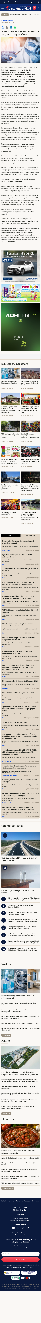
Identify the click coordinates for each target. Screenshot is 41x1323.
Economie (35, 1201)
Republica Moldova (23, 1201)
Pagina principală (15, 14)
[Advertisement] (20, 1306)
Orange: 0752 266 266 (20, 1218)
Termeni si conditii (20, 1235)
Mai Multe (7, 1035)
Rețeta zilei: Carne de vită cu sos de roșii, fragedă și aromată (18, 2)
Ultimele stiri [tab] (11, 535)
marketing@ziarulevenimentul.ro (20, 1220)
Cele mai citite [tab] (30, 535)
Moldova (24, 14)
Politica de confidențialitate (20, 1233)
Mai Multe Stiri (8, 1188)
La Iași (3, 1201)
